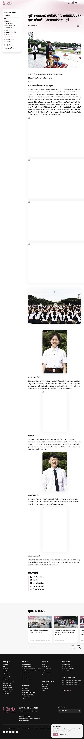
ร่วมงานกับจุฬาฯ (7, 691)
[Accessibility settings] (69, 3)
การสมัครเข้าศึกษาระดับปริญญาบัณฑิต (31, 669)
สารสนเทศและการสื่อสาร (28, 694)
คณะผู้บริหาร (6, 679)
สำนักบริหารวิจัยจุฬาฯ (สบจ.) (68, 669)
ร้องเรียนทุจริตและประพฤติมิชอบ (43, 728)
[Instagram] (13, 732)
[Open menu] (79, 3)
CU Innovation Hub (66, 666)
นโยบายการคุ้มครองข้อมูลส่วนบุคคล (25, 728)
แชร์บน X (35, 580)
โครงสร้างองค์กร (7, 675)
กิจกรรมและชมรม (46, 675)
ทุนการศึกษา (25, 675)
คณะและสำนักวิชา (26, 677)
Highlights (8, 21)
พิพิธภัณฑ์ (24, 699)
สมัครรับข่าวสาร (62, 707)
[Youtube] (10, 732)
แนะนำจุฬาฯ (5, 664)
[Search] (76, 3)
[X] (7, 732)
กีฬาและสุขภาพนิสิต (46, 669)
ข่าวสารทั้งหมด (9, 23)
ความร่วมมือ (9, 34)
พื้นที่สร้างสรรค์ (26, 697)
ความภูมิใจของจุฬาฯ (10, 37)
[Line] (17, 732)
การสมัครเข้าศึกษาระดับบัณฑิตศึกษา (31, 671)
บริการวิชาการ (25, 688)
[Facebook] (4, 732)
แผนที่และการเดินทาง (8, 689)
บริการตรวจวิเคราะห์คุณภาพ (29, 692)
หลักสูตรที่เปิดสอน (26, 664)
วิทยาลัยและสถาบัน (26, 679)
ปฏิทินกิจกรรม (9, 45)
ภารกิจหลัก (5, 669)
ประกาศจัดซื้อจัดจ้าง (10, 48)
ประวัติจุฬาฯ (5, 666)
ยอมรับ (55, 734)
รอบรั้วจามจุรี (45, 688)
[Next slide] (78, 647)
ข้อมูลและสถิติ (6, 673)
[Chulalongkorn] (7, 3)
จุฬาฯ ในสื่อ (8, 41)
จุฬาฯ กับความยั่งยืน (7, 683)
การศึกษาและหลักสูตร (11, 39)
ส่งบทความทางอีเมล (38, 586)
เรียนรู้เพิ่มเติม (63, 734)
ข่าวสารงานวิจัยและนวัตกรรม (69, 671)
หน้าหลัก (8, 15)
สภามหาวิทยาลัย (6, 677)
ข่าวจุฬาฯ (8, 30)
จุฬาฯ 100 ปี (5, 671)
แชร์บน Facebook (38, 577)
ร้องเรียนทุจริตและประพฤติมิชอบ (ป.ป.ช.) (71, 682)
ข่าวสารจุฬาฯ (45, 684)
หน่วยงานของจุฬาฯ (7, 685)
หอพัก (43, 664)
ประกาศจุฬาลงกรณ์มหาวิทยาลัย (10, 27)
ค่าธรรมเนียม (25, 673)
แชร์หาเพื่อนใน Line (38, 583)
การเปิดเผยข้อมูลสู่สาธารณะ (9, 728)
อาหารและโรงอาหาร (46, 673)
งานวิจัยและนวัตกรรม (11, 32)
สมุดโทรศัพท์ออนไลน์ (7, 687)
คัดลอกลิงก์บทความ (38, 589)
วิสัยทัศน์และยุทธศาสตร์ (8, 681)
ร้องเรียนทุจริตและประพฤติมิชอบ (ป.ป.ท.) (71, 684)
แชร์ (80, 25)
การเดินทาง (45, 671)
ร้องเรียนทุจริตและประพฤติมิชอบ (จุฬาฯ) (71, 680)
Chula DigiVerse (66, 664)
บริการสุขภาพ (25, 690)
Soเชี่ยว (44, 690)
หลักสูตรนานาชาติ (26, 666)
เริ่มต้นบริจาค (6, 693)
